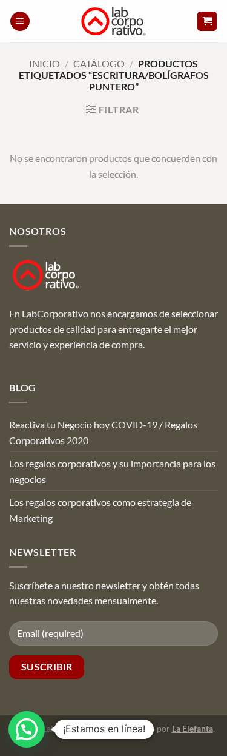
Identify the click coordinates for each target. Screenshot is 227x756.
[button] (20, 22)
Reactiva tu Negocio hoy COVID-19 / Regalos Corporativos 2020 (103, 432)
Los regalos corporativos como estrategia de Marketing (100, 510)
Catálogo (99, 63)
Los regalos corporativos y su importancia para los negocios (112, 471)
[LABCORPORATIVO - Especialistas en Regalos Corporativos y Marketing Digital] (113, 21)
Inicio (44, 63)
